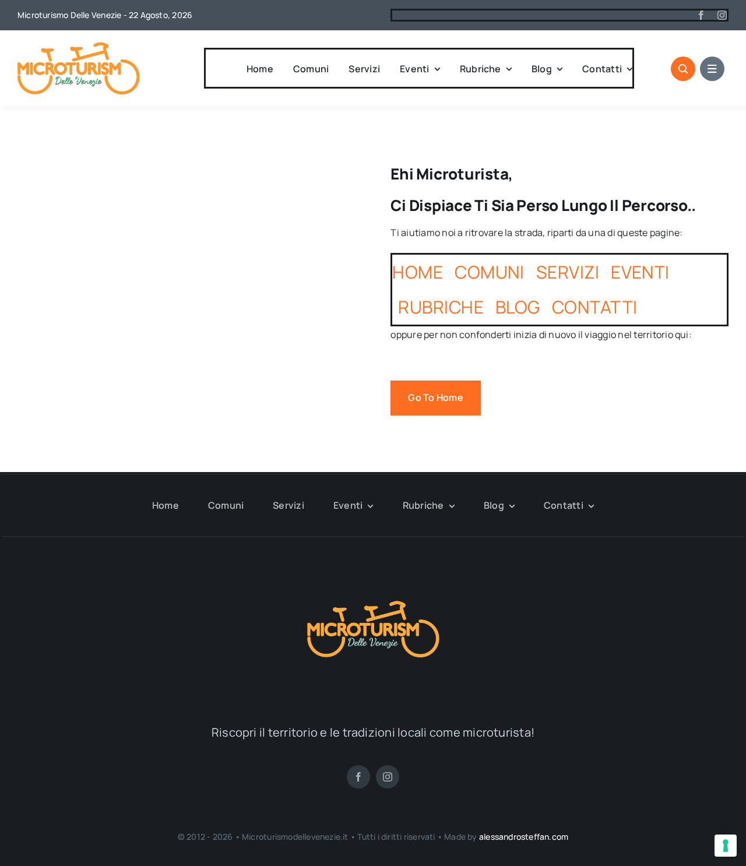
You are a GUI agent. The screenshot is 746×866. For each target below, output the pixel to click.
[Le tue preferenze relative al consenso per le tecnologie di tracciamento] (726, 846)
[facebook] (701, 15)
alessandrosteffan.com (523, 836)
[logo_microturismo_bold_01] (78, 46)
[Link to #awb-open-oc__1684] (712, 69)
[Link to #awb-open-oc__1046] (683, 69)
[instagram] (722, 15)
